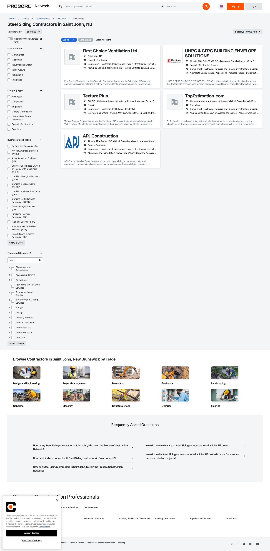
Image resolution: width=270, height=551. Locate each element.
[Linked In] (232, 544)
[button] (9, 55)
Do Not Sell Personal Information (101, 542)
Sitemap (121, 542)
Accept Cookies (31, 533)
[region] (31, 522)
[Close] (57, 500)
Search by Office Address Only (26, 40)
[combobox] (183, 6)
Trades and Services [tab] (68, 507)
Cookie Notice (44, 527)
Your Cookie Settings (32, 540)
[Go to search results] (40, 260)
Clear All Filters (103, 39)
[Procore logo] (19, 6)
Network (42, 6)
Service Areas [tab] (91, 507)
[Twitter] (244, 544)
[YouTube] (257, 544)
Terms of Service (77, 542)
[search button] (206, 6)
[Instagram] (250, 544)
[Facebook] (238, 544)
